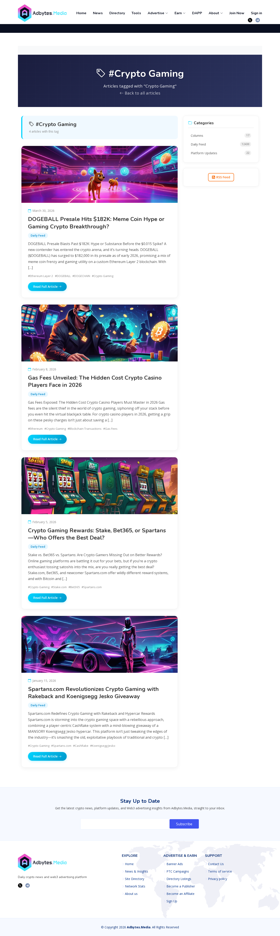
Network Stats (135, 886)
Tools (136, 13)
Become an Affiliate (180, 893)
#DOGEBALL (63, 276)
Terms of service (220, 871)
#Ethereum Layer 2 (40, 276)
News (98, 13)
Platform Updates (220, 153)
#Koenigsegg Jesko (102, 746)
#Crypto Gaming (102, 276)
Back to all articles (142, 93)
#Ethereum (35, 429)
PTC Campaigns (177, 871)
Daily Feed (38, 235)
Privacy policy (217, 878)
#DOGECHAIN (81, 276)
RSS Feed (223, 177)
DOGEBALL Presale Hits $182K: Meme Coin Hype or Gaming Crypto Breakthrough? (96, 222)
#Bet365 (74, 587)
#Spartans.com (92, 587)
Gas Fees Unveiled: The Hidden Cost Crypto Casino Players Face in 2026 (95, 381)
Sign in (256, 13)
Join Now (236, 13)
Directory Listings (178, 878)
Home (81, 13)
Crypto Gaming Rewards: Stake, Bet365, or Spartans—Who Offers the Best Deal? (97, 534)
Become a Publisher (180, 886)
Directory (117, 13)
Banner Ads (174, 864)
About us (131, 893)
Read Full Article (45, 286)
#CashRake (80, 746)
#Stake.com (59, 587)
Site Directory (134, 878)
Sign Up (171, 901)
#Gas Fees (110, 429)
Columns (220, 135)
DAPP (197, 13)
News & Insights (136, 871)
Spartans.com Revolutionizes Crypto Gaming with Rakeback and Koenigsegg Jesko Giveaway (93, 692)
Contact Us (216, 864)
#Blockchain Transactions (85, 429)
